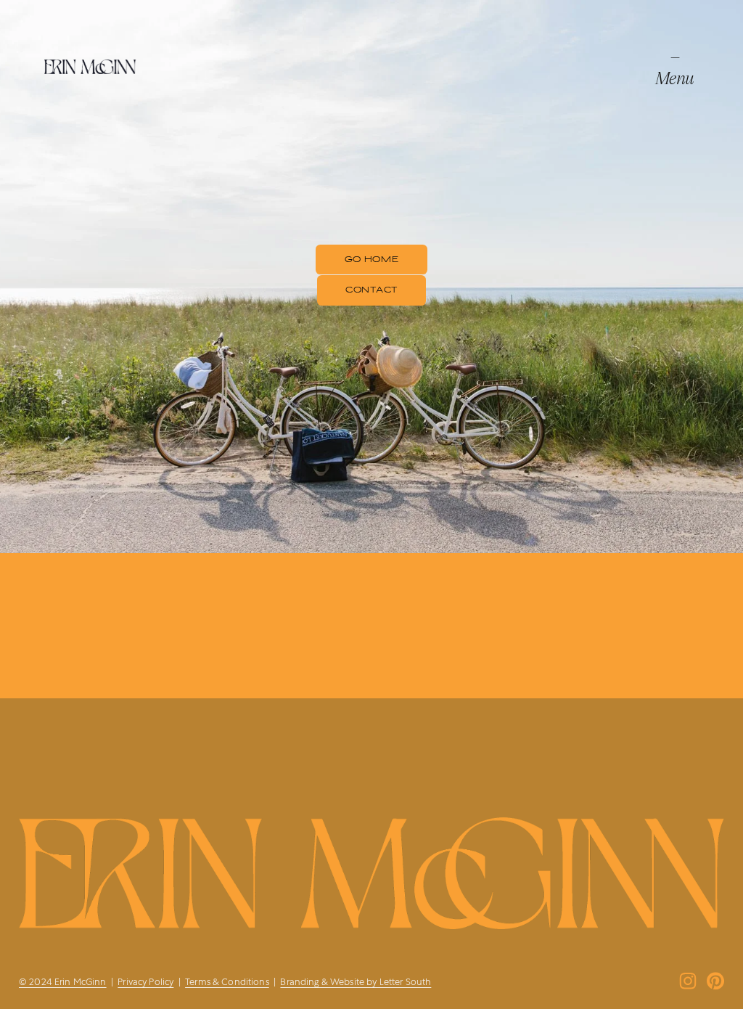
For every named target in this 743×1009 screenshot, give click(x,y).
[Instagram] (688, 980)
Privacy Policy (145, 982)
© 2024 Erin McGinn (63, 982)
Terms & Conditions (227, 982)
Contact (371, 290)
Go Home (372, 260)
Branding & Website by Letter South (355, 982)
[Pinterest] (715, 980)
